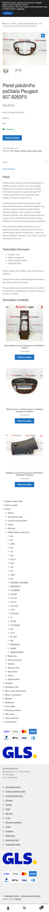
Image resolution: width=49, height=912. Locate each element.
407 (11, 571)
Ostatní (10, 524)
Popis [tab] (5, 162)
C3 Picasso (14, 613)
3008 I (12, 544)
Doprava (9, 800)
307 (11, 551)
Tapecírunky (12, 671)
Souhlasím (7, 13)
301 (11, 547)
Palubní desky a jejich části (27, 23)
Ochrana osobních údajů (15, 791)
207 (11, 540)
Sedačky (11, 664)
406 (11, 567)
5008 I (12, 575)
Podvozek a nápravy (13, 710)
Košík (8, 809)
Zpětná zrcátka (13, 679)
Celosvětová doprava (14, 796)
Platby (8, 827)
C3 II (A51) (14, 606)
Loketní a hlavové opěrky (17, 520)
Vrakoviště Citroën (13, 787)
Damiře (18, 899)
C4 (11, 617)
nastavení (20, 9)
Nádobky (8, 698)
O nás (8, 818)
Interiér (13, 23)
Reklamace (10, 835)
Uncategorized (10, 722)
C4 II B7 (13, 621)
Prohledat (24, 908)
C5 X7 (12, 633)
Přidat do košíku (12, 137)
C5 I (11, 629)
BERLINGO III (15, 586)
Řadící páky (12, 656)
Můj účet (9, 813)
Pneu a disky (10, 706)
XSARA (13, 648)
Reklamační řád (12, 840)
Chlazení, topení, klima (14, 501)
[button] (43, 35)
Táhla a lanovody (11, 718)
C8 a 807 (13, 636)
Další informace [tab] (9, 169)
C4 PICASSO (15, 625)
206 (11, 536)
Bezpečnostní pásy (15, 517)
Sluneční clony (13, 667)
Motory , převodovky (13, 695)
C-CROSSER (15, 590)
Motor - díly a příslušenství (15, 691)
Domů (7, 23)
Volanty (11, 675)
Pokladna (9, 831)
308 (11, 555)
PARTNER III (15, 644)
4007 (12, 563)
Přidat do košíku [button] (24, 357)
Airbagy (11, 513)
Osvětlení (11, 528)
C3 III (12, 609)
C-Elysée (13, 594)
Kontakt (9, 804)
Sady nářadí (9, 714)
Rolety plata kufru (15, 660)
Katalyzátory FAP (11, 687)
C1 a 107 (13, 598)
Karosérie (9, 683)
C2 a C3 (13, 602)
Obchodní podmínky (14, 822)
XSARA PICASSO (16, 652)
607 (40, 23)
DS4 (11, 640)
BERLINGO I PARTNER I (19, 582)
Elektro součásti (11, 505)
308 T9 (12, 559)
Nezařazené (9, 702)
